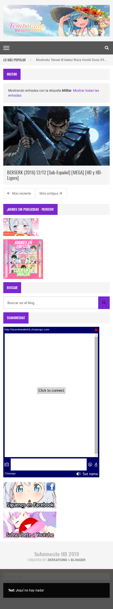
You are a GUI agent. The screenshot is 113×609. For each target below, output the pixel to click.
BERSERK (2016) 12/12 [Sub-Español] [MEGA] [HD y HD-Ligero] (54, 175)
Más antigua (49, 193)
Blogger (78, 560)
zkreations (57, 560)
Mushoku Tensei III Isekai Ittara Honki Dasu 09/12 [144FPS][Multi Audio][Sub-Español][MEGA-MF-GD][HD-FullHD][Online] (71, 58)
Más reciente (21, 193)
